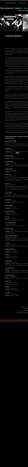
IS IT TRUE (7, 243)
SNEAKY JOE (8, 281)
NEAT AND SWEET (9, 205)
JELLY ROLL (7, 292)
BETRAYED (7, 286)
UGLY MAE (7, 183)
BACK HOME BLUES (9, 155)
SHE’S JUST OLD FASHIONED (11, 235)
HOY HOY (7, 216)
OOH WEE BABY (8, 260)
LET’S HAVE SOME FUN (10, 211)
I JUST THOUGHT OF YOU (10, 222)
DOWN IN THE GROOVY (10, 248)
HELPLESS (7, 254)
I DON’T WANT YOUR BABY (10, 140)
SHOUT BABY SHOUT (9, 228)
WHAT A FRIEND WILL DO (10, 275)
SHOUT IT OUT (8, 174)
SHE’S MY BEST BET (9, 267)
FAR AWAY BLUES (8, 168)
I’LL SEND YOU (8, 199)
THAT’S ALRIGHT (8, 192)
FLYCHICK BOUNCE (9, 161)
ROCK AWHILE (8, 148)
